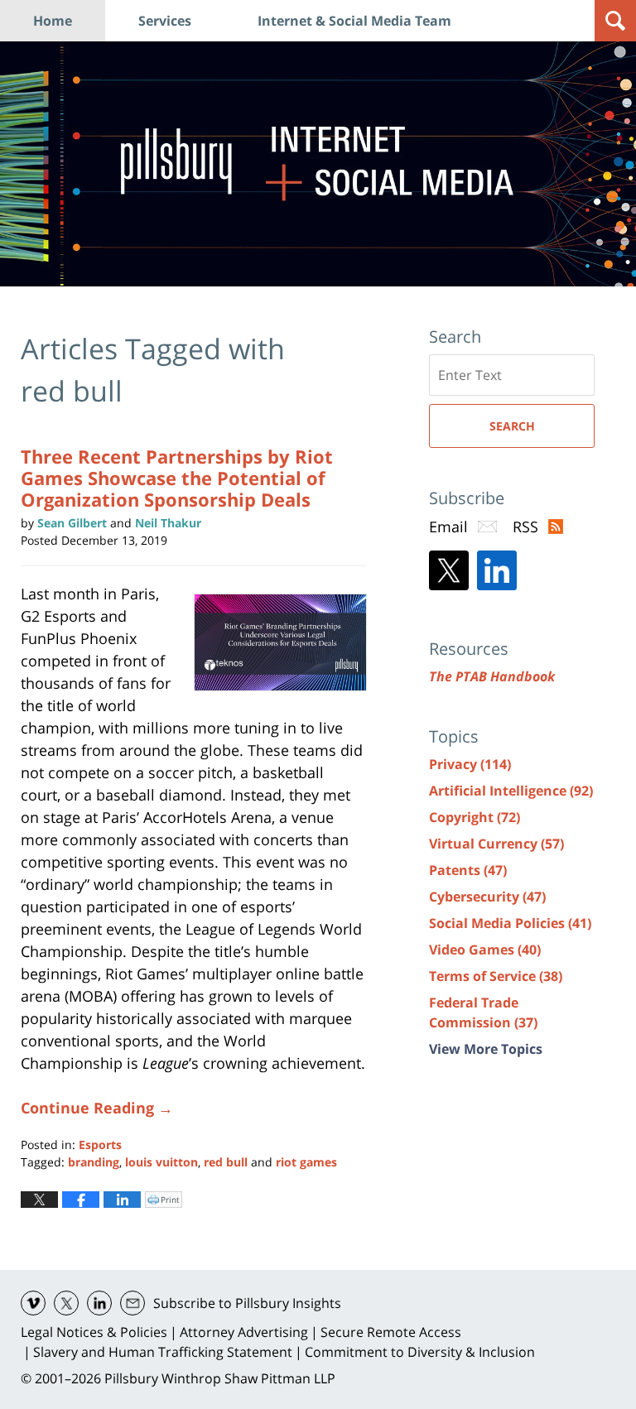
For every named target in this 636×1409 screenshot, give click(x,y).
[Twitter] (449, 570)
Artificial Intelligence (511, 790)
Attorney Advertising (244, 1332)
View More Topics (485, 1049)
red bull (226, 1162)
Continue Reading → (97, 1108)
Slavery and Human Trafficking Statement (162, 1352)
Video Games (485, 949)
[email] (132, 1303)
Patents (468, 870)
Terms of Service (495, 976)
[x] (66, 1303)
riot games (306, 1162)
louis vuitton (161, 1162)
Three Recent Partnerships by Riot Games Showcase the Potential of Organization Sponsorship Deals (177, 478)
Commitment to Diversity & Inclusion (420, 1352)
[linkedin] (99, 1303)
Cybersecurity (487, 896)
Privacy (470, 764)
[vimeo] (33, 1303)
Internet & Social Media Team (354, 21)
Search (512, 426)
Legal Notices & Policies (94, 1332)
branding (93, 1162)
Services (164, 21)
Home (52, 21)
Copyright (474, 817)
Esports (100, 1144)
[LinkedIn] (497, 570)
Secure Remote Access (390, 1332)
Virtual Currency (496, 843)
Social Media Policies (510, 923)
